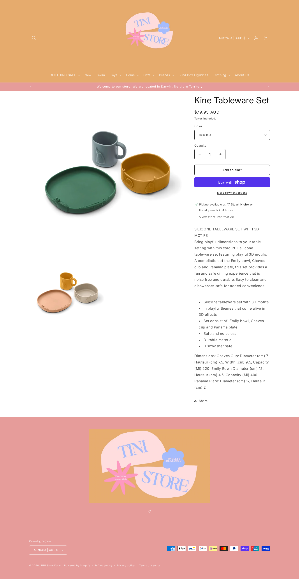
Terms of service (149, 565)
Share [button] (203, 401)
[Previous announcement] (30, 86)
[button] (34, 38)
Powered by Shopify (77, 565)
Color (198, 126)
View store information (216, 217)
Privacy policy (126, 565)
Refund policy (104, 565)
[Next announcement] (268, 86)
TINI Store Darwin (52, 565)
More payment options (232, 192)
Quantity (200, 145)
